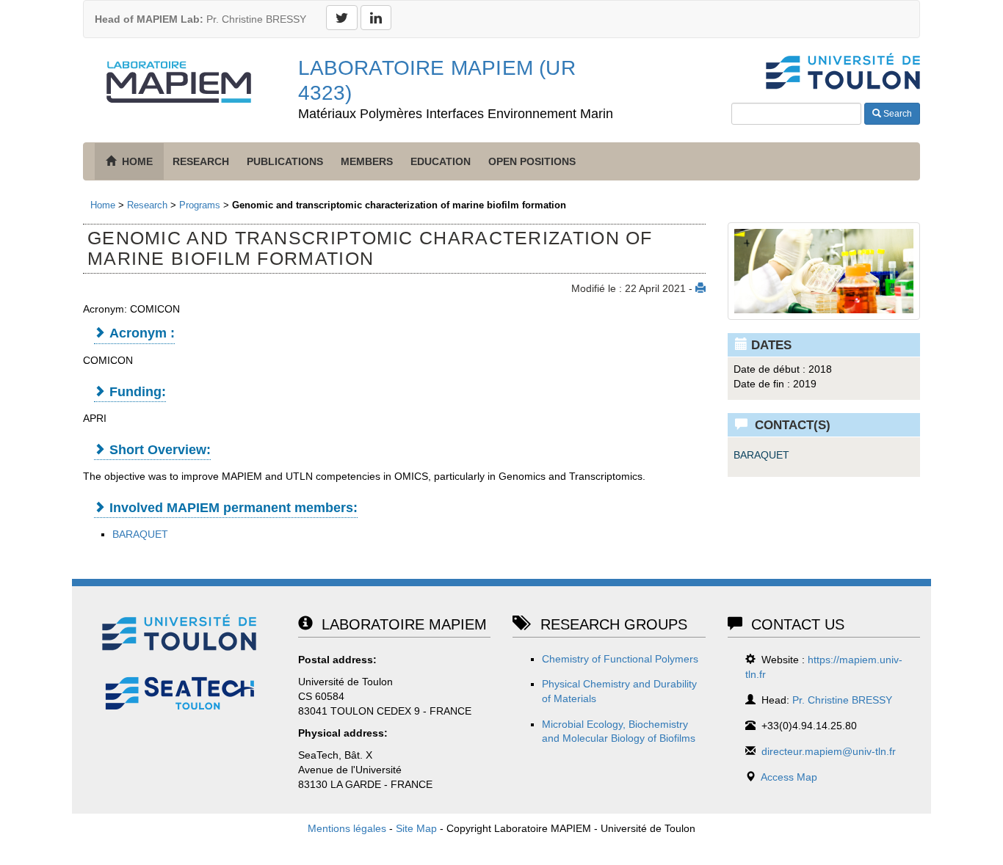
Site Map (416, 828)
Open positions (532, 161)
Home (102, 205)
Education (440, 161)
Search (896, 114)
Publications (285, 161)
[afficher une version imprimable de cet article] (700, 288)
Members (367, 161)
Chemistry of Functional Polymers (620, 659)
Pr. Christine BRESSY (200, 19)
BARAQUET (140, 534)
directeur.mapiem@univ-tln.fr (828, 751)
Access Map (789, 777)
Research (201, 161)
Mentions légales (347, 828)
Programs (199, 205)
